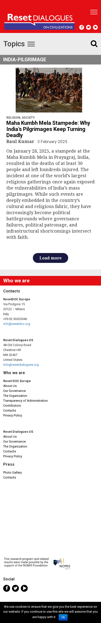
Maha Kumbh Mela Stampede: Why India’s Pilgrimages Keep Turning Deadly (48, 129)
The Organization (15, 396)
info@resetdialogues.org (21, 365)
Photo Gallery (12, 472)
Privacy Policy (12, 415)
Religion (13, 117)
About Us (10, 386)
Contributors (12, 405)
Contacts (9, 410)
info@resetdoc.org (16, 324)
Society (28, 117)
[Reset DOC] (39, 20)
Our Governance (14, 391)
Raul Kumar (21, 141)
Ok (63, 617)
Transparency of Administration (25, 400)
